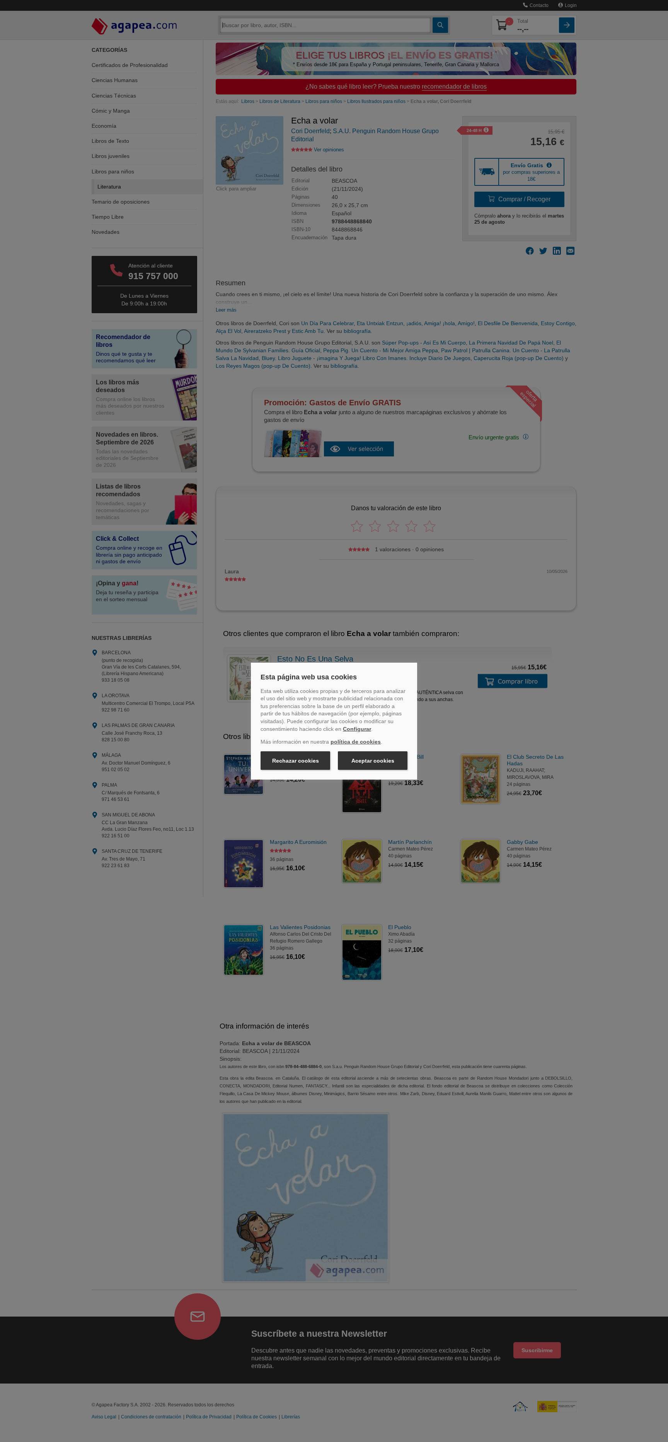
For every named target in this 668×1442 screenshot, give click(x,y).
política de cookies (356, 742)
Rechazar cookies (295, 761)
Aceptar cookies (372, 761)
